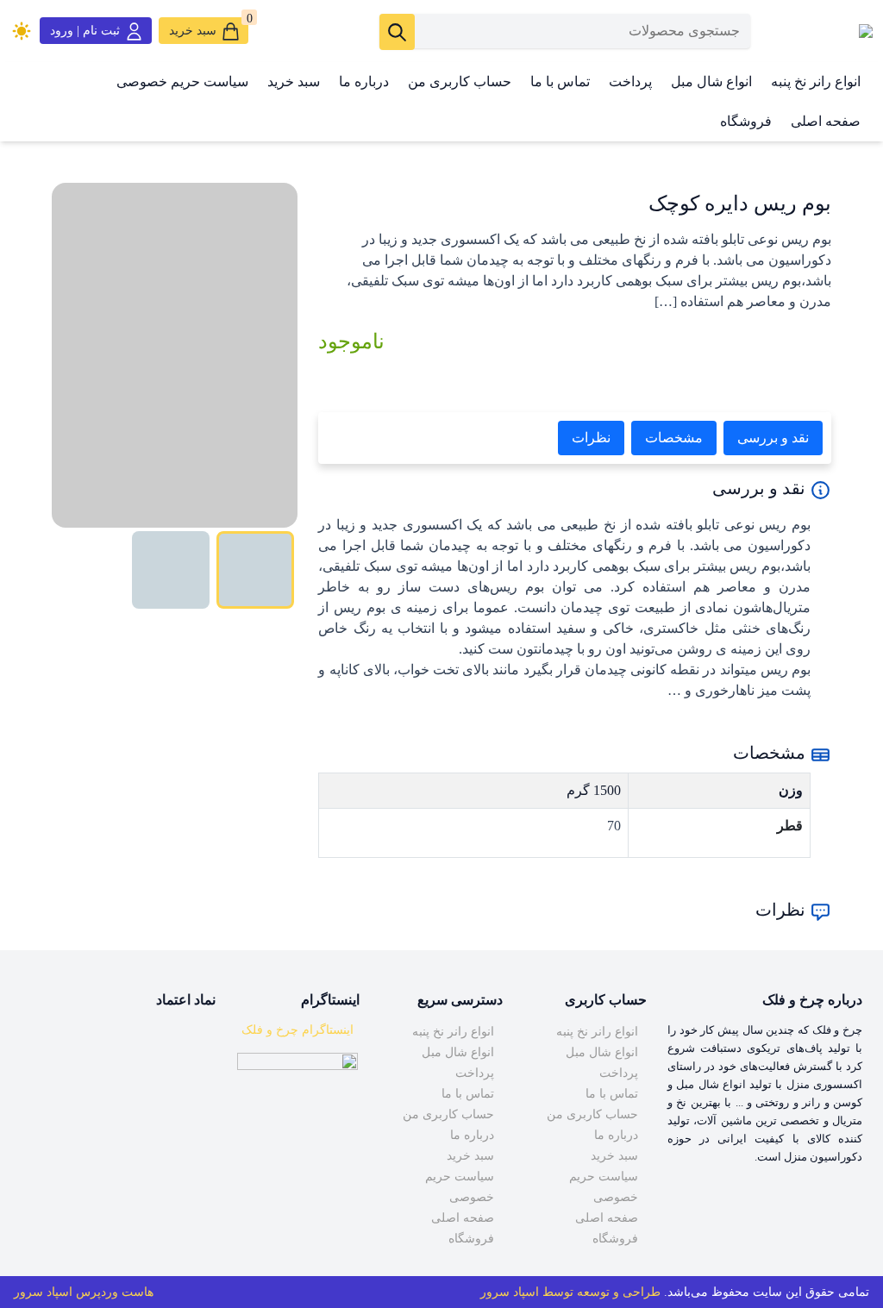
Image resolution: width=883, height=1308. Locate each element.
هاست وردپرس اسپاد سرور (83, 1292)
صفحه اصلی (826, 121)
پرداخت (630, 81)
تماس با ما (560, 81)
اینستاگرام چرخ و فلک (297, 1029)
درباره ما (364, 81)
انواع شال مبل (711, 81)
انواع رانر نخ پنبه (816, 81)
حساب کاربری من (459, 81)
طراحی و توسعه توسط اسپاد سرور (570, 1292)
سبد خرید (293, 81)
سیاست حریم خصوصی (182, 81)
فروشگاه (746, 121)
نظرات (591, 437)
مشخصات (674, 437)
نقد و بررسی (773, 437)
